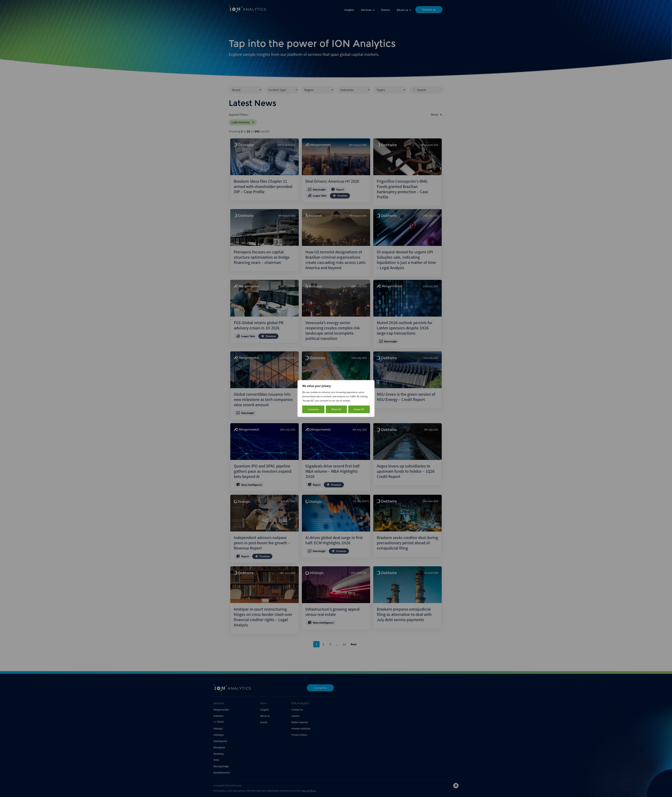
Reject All (336, 409)
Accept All (359, 409)
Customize (313, 409)
